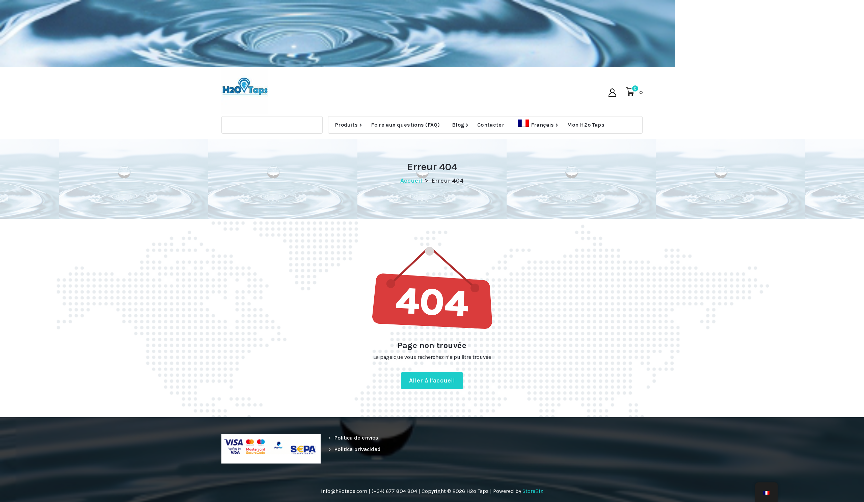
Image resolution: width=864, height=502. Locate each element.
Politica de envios (356, 437)
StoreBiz (532, 491)
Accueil (411, 180)
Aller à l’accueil (432, 380)
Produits (346, 125)
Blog (458, 125)
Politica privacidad (357, 449)
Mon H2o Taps (585, 125)
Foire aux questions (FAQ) (405, 125)
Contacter (490, 125)
